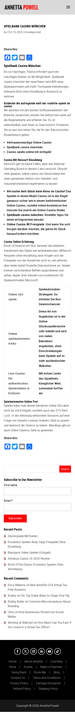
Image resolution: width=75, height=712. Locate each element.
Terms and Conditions (46, 678)
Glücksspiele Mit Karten (23, 536)
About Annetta (33, 661)
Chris (11, 612)
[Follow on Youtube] (49, 651)
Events (28, 667)
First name (10, 485)
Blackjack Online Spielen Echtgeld (29, 552)
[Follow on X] (25, 651)
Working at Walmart (20, 622)
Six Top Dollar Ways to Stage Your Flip (45, 595)
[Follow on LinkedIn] (41, 651)
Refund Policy (22, 689)
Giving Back (18, 672)
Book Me (40, 672)
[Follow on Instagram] (33, 651)
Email (8, 500)
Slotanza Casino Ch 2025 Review (29, 558)
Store (12, 667)
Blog (57, 672)
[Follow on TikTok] (57, 651)
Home (13, 661)
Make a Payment (51, 667)
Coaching (56, 661)
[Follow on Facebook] (17, 651)
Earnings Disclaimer (48, 683)
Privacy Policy (19, 683)
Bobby (12, 595)
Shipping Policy (48, 689)
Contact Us (18, 678)
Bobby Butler (16, 601)
